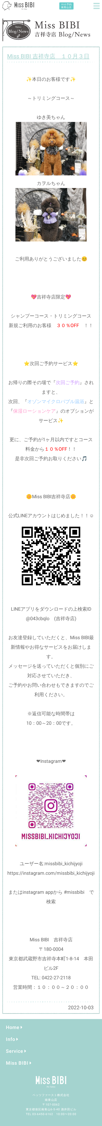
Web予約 (66, 6)
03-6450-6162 (42, 1114)
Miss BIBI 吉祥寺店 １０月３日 (48, 56)
